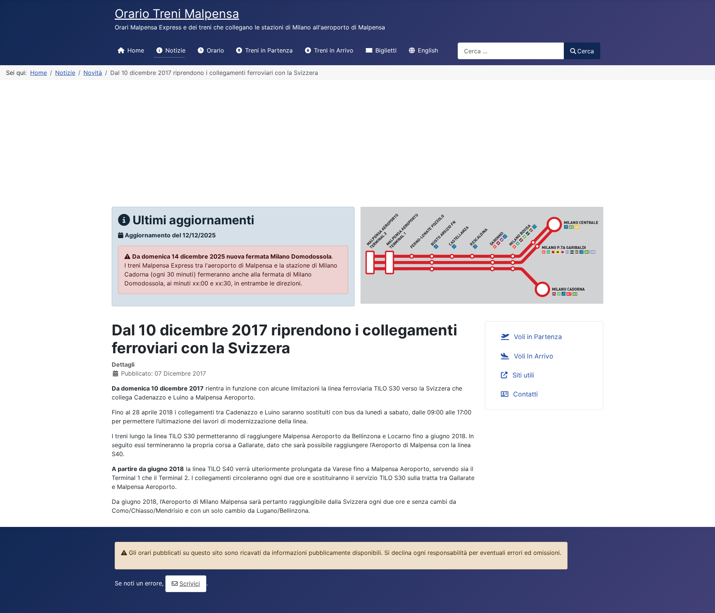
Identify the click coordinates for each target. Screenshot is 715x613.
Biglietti (386, 50)
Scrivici (189, 583)
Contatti (524, 394)
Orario (215, 50)
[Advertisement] (357, 136)
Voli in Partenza (537, 337)
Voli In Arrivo (532, 356)
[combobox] (511, 50)
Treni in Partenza (269, 50)
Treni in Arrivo (333, 50)
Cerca (585, 51)
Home (135, 50)
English (428, 50)
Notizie (175, 50)
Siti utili (522, 375)
